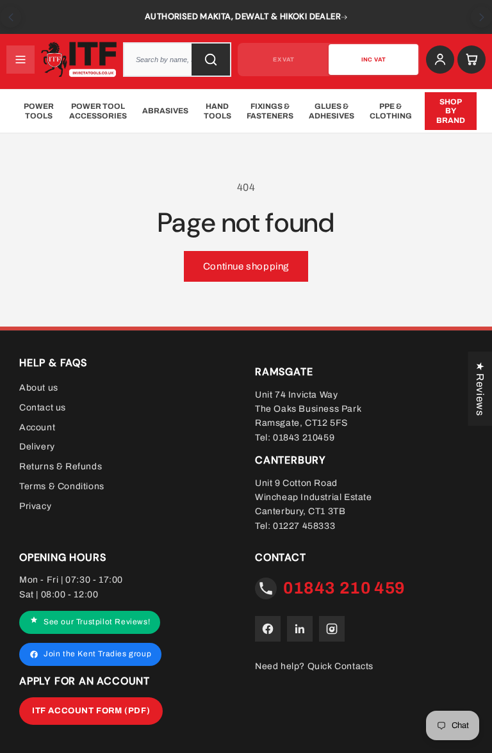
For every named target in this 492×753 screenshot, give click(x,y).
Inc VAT (373, 59)
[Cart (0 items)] (471, 59)
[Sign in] (440, 59)
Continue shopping (246, 266)
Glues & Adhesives (331, 111)
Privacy (35, 506)
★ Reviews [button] (480, 389)
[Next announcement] (481, 17)
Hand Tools (217, 111)
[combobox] (181, 60)
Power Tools (39, 111)
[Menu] (20, 59)
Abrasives (165, 110)
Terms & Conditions (61, 486)
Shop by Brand (450, 111)
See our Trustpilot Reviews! (97, 622)
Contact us (42, 407)
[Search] (211, 60)
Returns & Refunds (60, 466)
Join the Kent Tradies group (97, 654)
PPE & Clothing (391, 111)
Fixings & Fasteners (270, 111)
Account (37, 427)
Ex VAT (283, 59)
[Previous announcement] (10, 17)
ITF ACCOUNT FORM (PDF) (91, 710)
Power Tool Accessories (98, 111)
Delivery (37, 447)
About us (38, 388)
